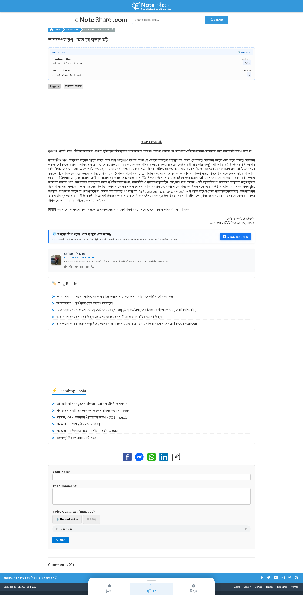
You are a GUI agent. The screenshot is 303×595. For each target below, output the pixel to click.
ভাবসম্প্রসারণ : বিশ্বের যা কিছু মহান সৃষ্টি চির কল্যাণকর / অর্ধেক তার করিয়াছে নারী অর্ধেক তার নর (112, 296)
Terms (294, 586)
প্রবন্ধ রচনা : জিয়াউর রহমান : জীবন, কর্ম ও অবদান (85, 431)
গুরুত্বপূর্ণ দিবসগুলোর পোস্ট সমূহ (74, 438)
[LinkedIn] (81, 267)
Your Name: (61, 471)
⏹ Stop (92, 519)
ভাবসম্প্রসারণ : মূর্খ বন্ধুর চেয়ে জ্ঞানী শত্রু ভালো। (83, 303)
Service (258, 586)
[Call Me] (92, 267)
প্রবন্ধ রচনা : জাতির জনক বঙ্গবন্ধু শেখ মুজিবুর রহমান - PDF (90, 410)
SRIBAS (21, 586)
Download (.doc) (237, 236)
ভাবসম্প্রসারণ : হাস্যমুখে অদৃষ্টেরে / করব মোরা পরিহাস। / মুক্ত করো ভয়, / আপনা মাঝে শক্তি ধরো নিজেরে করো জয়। (124, 324)
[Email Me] (87, 267)
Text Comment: (64, 485)
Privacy (269, 586)
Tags (52, 86)
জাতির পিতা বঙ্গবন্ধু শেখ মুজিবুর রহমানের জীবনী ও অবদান (89, 404)
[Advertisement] (151, 115)
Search (218, 19)
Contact (247, 586)
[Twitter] (76, 267)
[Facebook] (70, 267)
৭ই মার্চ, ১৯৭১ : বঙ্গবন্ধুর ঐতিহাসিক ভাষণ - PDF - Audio (89, 417)
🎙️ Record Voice (67, 519)
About (237, 586)
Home (56, 29)
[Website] (65, 267)
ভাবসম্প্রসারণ (72, 29)
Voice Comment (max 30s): (74, 511)
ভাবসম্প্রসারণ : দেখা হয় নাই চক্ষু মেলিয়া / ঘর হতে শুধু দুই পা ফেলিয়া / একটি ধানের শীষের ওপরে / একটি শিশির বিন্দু (124, 310)
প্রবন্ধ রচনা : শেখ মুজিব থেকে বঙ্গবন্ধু (76, 424)
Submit (60, 539)
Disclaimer (282, 586)
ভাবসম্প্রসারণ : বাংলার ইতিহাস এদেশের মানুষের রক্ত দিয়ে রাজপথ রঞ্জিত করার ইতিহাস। (107, 317)
